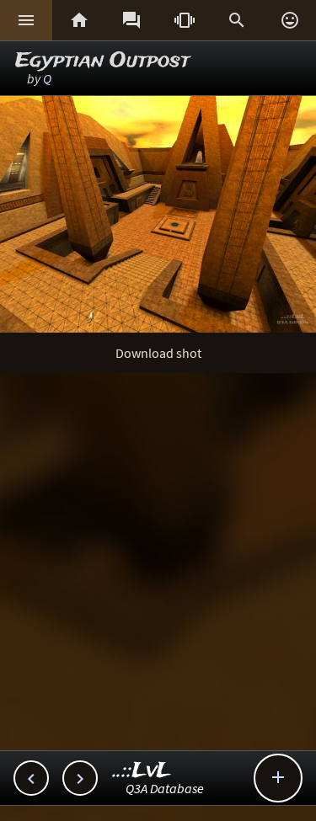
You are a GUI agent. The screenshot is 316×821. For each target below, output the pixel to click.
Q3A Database (165, 788)
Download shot (158, 352)
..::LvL (142, 771)
